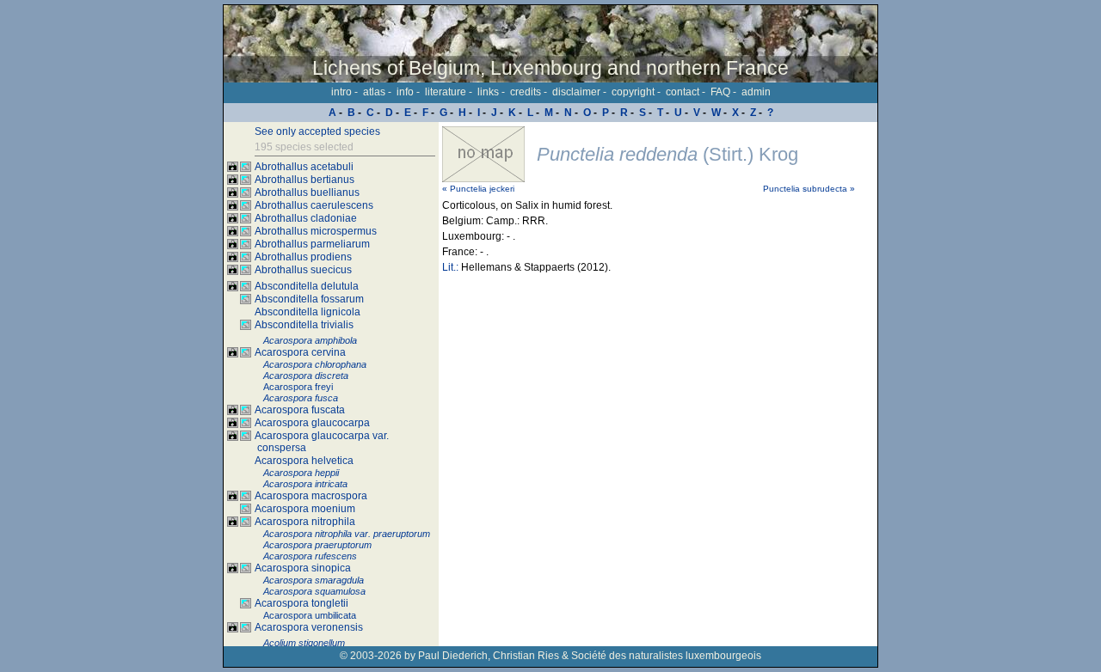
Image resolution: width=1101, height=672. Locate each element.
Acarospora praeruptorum (317, 545)
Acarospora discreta (305, 375)
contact (682, 92)
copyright (633, 92)
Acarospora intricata (305, 484)
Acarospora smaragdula (313, 580)
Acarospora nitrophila (305, 522)
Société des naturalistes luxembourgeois (666, 656)
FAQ (720, 92)
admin (756, 92)
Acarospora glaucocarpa (312, 423)
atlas (374, 92)
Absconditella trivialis (304, 325)
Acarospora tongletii (301, 603)
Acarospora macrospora (311, 496)
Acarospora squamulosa (314, 591)
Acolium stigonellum (304, 643)
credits (525, 92)
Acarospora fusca (300, 398)
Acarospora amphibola (310, 340)
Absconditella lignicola (307, 312)
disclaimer (576, 92)
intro (341, 92)
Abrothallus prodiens (303, 257)
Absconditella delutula (307, 286)
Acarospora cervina (300, 352)
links (488, 92)
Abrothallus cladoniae (306, 218)
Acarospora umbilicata (309, 615)
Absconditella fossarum (309, 299)
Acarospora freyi (298, 387)
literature (445, 92)
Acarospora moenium (305, 509)
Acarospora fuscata (300, 410)
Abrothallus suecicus (303, 270)
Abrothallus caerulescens (314, 205)
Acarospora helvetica (304, 461)
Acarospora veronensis (309, 627)
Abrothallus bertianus (304, 180)
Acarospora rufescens (310, 556)
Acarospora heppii (301, 472)
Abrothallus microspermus (316, 231)
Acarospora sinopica (303, 568)
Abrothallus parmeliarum (312, 244)
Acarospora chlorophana (314, 364)
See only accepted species (317, 131)
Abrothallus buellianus (307, 192)
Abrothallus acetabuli (304, 167)
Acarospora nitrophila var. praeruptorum (346, 533)
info (405, 92)
